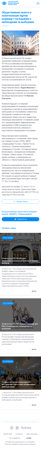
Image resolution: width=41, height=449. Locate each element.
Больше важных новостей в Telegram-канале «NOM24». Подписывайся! (19, 213)
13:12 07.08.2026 (8, 361)
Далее (34, 291)
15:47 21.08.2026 (8, 238)
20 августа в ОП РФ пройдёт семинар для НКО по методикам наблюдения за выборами (20, 326)
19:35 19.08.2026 (8, 303)
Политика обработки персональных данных (20, 444)
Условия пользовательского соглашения (20, 442)
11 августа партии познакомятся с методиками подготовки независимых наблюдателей (18, 384)
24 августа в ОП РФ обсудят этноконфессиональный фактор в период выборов (20, 260)
